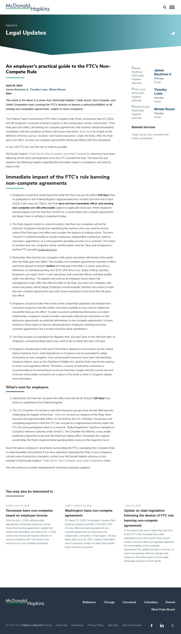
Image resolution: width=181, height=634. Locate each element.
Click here (86, 131)
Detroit (170, 602)
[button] (173, 34)
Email (157, 82)
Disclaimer (77, 625)
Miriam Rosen (57, 89)
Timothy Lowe (38, 89)
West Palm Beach (163, 609)
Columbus (151, 602)
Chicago (109, 602)
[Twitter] (173, 625)
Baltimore (89, 602)
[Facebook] (151, 625)
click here (60, 414)
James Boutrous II (17, 89)
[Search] (164, 7)
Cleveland (129, 602)
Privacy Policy (96, 625)
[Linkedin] (162, 625)
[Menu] (172, 7)
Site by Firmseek (132, 625)
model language (47, 249)
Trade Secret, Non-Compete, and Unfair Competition (59, 154)
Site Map (113, 625)
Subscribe (61, 625)
